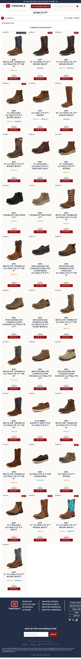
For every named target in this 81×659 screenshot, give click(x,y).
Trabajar (27, 601)
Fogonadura (51, 644)
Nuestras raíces (50, 601)
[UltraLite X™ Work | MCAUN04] (67, 458)
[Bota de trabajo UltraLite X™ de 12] (67, 304)
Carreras (57, 644)
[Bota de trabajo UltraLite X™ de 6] (67, 407)
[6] (14, 97)
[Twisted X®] (17, 6)
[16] (67, 97)
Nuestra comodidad (51, 610)
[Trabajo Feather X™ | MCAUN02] (14, 199)
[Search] (77, 6)
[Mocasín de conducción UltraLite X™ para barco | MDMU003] (40, 304)
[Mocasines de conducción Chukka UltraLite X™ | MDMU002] (40, 355)
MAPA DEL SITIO (39, 645)
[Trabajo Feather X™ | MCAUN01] (40, 199)
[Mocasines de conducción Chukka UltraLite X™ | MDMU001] (67, 355)
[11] (40, 46)
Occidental (27, 607)
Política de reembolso (33, 645)
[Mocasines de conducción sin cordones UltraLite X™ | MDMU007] (40, 250)
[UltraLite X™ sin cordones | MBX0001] (40, 458)
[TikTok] (77, 620)
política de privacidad (25, 645)
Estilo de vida (29, 604)
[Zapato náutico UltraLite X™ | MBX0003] (40, 407)
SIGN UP (53, 634)
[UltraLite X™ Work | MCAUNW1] (40, 97)
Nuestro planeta (50, 604)
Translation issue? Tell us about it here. (40, 655)
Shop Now (13, 78)
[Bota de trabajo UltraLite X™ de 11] (14, 46)
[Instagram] (73, 620)
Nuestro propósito (51, 607)
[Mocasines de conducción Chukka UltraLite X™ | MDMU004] (14, 304)
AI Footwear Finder (40, 6)
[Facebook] (70, 620)
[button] (8, 23)
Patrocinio (45, 644)
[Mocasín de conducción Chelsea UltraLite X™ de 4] (67, 250)
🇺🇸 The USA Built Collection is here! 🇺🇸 (40, 1)
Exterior (26, 610)
